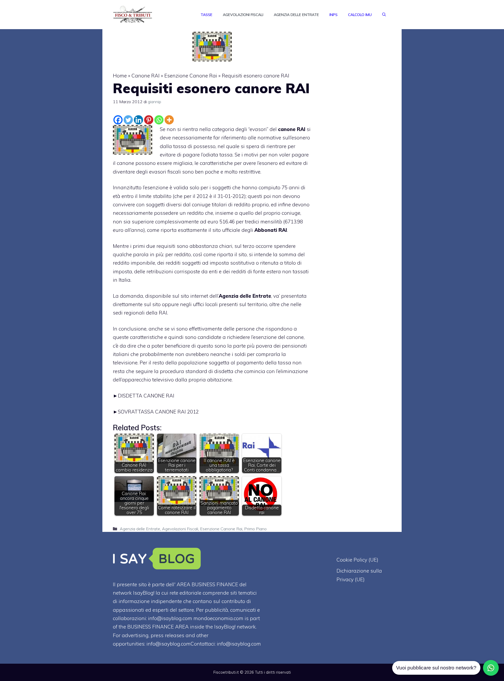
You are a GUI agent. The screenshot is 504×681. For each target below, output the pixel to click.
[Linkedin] (138, 119)
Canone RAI (146, 75)
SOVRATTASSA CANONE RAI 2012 (158, 411)
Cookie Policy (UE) (357, 560)
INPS (333, 14)
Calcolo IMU (360, 14)
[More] (169, 119)
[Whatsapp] (159, 119)
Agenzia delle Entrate (296, 14)
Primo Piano (255, 528)
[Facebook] (118, 119)
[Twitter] (128, 119)
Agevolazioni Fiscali (243, 14)
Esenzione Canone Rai (190, 75)
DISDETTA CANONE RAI (146, 395)
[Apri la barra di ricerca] (384, 15)
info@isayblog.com (239, 644)
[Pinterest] (148, 119)
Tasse (206, 14)
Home (120, 75)
